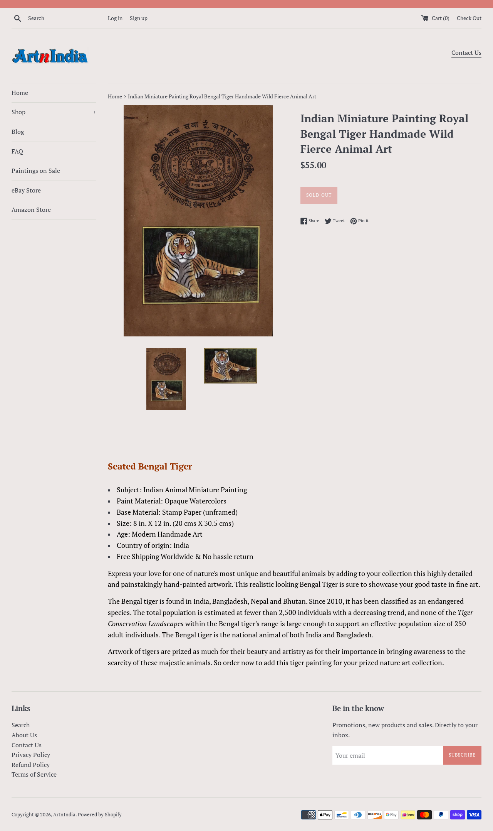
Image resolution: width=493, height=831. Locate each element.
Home (20, 92)
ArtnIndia (64, 814)
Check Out (469, 18)
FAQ (17, 151)
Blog (18, 131)
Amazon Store (31, 209)
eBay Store (26, 190)
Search (21, 725)
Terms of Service (34, 774)
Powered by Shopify (100, 814)
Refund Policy (31, 764)
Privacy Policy (31, 754)
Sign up (139, 18)
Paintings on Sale (36, 170)
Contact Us (466, 52)
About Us (24, 735)
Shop (54, 112)
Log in (115, 18)
